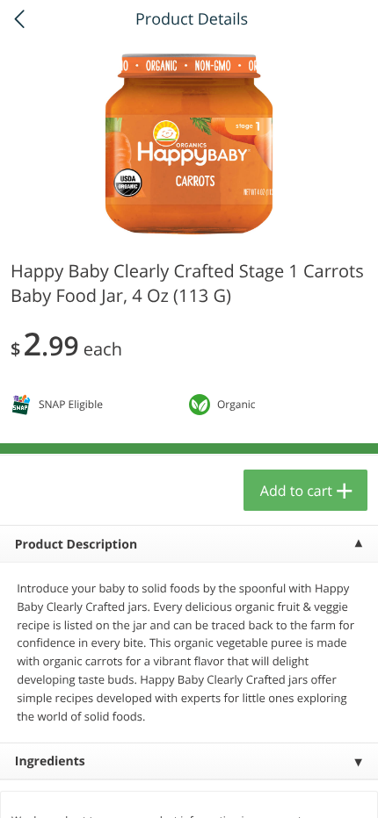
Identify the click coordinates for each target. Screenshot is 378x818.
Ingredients (50, 761)
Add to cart (296, 490)
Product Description (76, 544)
